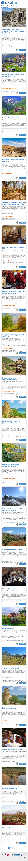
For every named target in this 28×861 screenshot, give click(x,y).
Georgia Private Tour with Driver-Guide (13, 248)
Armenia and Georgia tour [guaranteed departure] (11, 465)
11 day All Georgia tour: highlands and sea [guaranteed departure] (14, 203)
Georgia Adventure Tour (10, 118)
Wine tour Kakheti (8, 828)
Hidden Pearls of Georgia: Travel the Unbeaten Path (13, 75)
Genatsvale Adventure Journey (12, 749)
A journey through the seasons (12, 549)
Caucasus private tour (9, 788)
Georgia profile (5, 853)
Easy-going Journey (9, 708)
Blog (25, 853)
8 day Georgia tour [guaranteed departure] (13, 160)
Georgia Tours (11, 853)
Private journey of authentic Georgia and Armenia (11, 379)
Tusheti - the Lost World (10, 668)
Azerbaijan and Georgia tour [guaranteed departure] (12, 422)
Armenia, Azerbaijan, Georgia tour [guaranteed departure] (14, 292)
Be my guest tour (8, 628)
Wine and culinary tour (10, 589)
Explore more (22, 93)
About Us (16, 853)
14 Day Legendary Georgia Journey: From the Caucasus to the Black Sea (13, 31)
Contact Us (21, 853)
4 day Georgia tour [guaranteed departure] (13, 335)
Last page (17, 847)
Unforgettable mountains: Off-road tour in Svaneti (12, 509)
